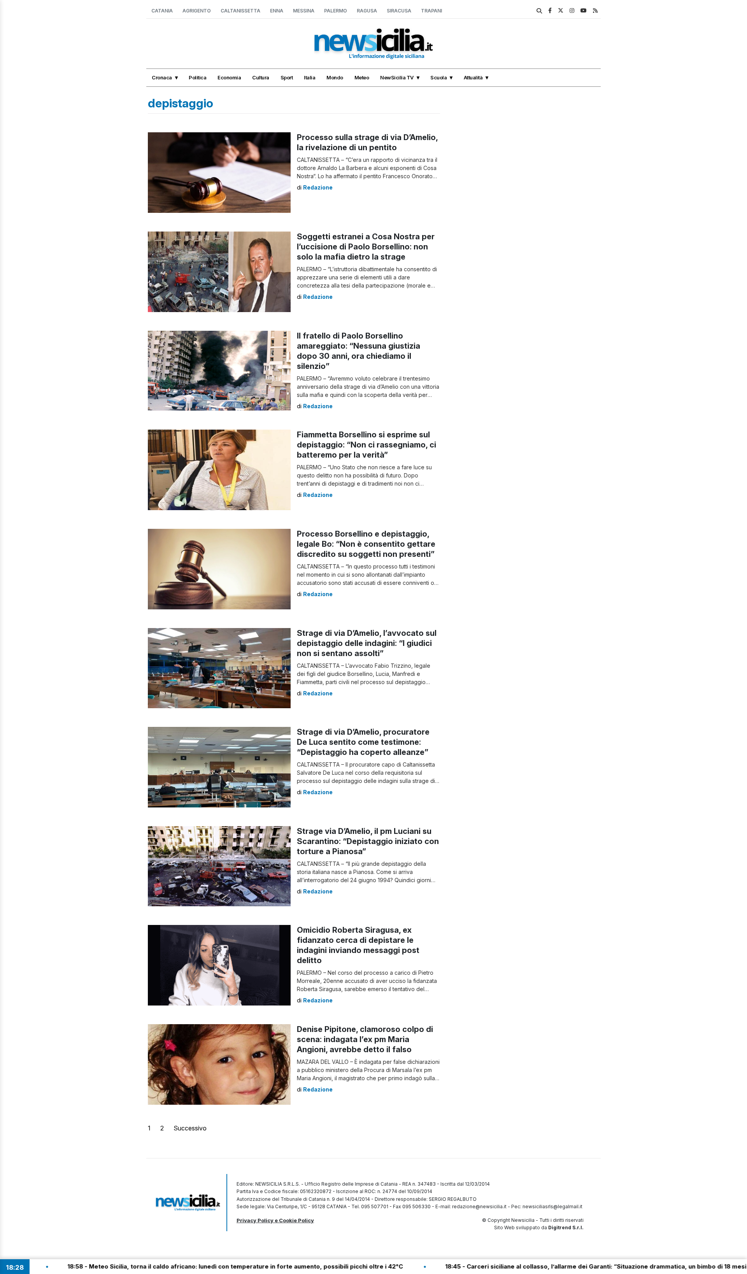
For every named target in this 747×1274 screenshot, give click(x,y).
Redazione (318, 187)
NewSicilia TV (397, 77)
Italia (309, 77)
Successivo (190, 1128)
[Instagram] (572, 10)
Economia (229, 77)
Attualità (473, 77)
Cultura (260, 77)
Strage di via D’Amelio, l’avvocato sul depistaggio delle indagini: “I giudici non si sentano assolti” (367, 643)
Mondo (334, 77)
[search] (539, 11)
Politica (197, 77)
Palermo (335, 11)
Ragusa (367, 11)
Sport (287, 77)
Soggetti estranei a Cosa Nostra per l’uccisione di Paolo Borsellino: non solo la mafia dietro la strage (366, 246)
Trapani (431, 11)
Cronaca (162, 77)
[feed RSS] (595, 10)
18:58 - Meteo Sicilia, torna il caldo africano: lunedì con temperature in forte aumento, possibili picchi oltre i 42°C (175, 1266)
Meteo (361, 77)
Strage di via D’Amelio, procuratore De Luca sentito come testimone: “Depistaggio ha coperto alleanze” (363, 742)
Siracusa (399, 11)
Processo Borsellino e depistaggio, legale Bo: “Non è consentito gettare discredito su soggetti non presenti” (366, 544)
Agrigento (196, 11)
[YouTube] (583, 10)
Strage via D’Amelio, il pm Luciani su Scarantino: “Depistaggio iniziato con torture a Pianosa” (368, 841)
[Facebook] (550, 10)
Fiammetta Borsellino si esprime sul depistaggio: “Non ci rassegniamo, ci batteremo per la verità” (366, 445)
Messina (303, 11)
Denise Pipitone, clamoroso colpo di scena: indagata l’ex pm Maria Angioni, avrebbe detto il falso (365, 1039)
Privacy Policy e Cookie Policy (275, 1220)
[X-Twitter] (560, 10)
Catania (162, 11)
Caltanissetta (240, 11)
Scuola (438, 77)
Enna (276, 11)
